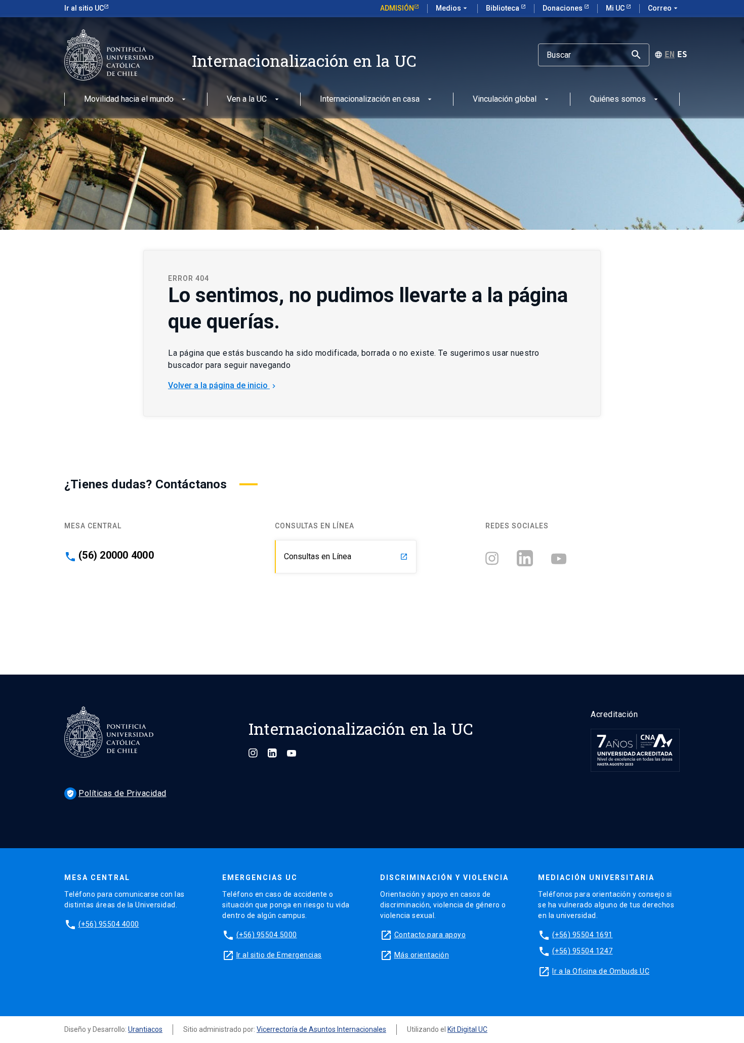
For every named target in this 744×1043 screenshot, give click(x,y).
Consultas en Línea (346, 556)
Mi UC (616, 8)
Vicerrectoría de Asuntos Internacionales (321, 1029)
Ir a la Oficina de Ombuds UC (600, 971)
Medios (452, 8)
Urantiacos (145, 1029)
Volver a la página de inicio (223, 385)
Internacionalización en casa (370, 99)
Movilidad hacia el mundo (129, 99)
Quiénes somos (618, 99)
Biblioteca (503, 8)
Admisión (397, 8)
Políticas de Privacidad (116, 793)
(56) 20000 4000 (116, 555)
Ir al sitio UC (84, 8)
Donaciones (563, 8)
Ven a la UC (247, 99)
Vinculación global (504, 99)
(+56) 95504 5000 (266, 935)
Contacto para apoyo (430, 935)
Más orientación (421, 955)
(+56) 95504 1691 (582, 935)
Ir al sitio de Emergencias (279, 955)
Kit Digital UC (467, 1029)
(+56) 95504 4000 (108, 924)
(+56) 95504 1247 (582, 950)
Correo (664, 8)
